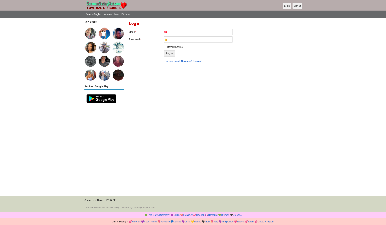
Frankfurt (188, 215)
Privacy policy (112, 207)
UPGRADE (110, 200)
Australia (165, 221)
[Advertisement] (104, 150)
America (136, 221)
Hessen (200, 215)
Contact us (90, 200)
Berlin (177, 215)
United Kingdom (266, 221)
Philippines (228, 221)
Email (132, 31)
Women (108, 14)
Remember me (175, 47)
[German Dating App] (101, 93)
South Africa (150, 221)
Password (135, 39)
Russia (240, 221)
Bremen (225, 215)
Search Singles (93, 14)
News (100, 200)
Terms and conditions (94, 207)
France (197, 221)
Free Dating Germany (158, 215)
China (187, 221)
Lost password (172, 61)
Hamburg (213, 215)
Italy (216, 221)
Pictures (125, 14)
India (207, 221)
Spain (251, 221)
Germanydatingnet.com (144, 207)
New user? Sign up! (191, 61)
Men (116, 14)
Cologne (237, 215)
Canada (177, 221)
